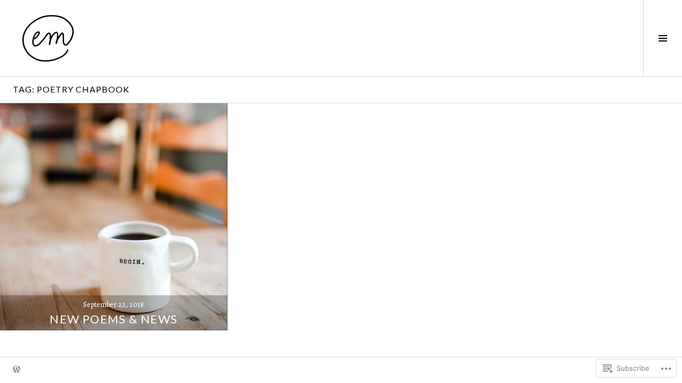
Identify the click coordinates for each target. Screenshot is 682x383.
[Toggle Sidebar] (662, 38)
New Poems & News (113, 319)
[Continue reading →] (114, 216)
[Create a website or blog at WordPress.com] (16, 370)
